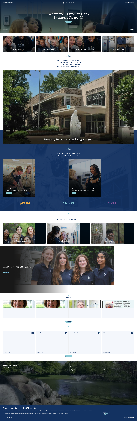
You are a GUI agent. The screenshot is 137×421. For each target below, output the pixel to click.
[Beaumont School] (68, 2)
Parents (104, 366)
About (71, 363)
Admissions (72, 364)
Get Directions (5, 417)
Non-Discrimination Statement (15, 417)
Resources (104, 367)
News (103, 365)
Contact (104, 369)
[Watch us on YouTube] (105, 414)
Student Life (72, 369)
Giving (71, 370)
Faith (71, 365)
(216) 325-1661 (107, 412)
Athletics (72, 368)
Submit (128, 416)
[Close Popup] (134, 406)
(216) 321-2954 (106, 413)
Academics (72, 366)
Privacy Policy (9, 417)
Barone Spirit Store (105, 368)
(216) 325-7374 (108, 414)
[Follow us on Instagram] (104, 414)
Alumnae (104, 364)
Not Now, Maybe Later (129, 418)
